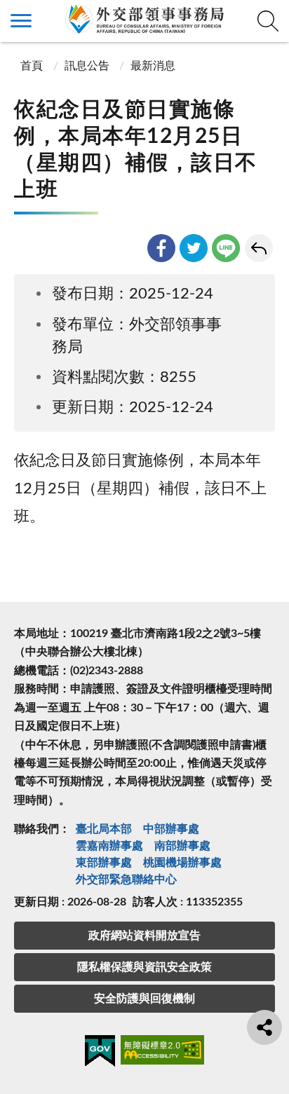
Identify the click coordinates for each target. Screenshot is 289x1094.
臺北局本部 (104, 829)
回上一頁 (259, 248)
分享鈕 (264, 1027)
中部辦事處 (171, 829)
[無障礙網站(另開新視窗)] (163, 1052)
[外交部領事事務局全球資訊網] (144, 19)
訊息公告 (87, 65)
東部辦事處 (104, 862)
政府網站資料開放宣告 (144, 935)
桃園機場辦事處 (182, 862)
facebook (161, 248)
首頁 (30, 65)
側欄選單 (21, 21)
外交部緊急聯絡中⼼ (126, 879)
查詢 (268, 21)
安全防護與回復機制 (144, 998)
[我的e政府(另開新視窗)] (100, 1053)
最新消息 (152, 65)
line (226, 248)
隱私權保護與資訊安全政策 (144, 967)
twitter (194, 248)
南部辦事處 (182, 846)
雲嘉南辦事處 (109, 846)
